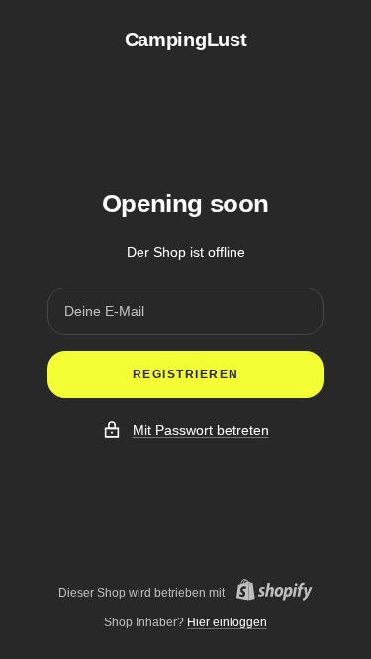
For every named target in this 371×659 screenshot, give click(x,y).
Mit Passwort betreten (201, 430)
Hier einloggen (227, 622)
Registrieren (186, 374)
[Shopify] (269, 592)
